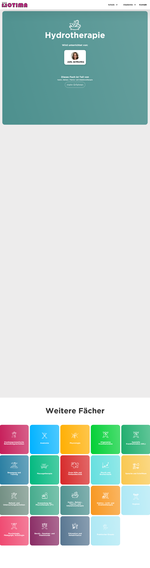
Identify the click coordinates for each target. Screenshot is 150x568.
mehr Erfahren (75, 84)
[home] (14, 5)
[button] (112, 5)
